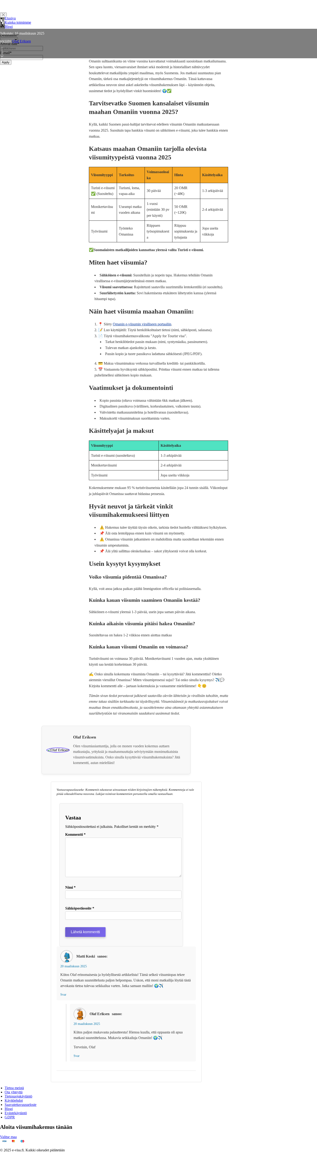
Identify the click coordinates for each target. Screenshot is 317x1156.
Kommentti (75, 834)
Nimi (70, 887)
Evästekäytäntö (16, 1113)
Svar (63, 994)
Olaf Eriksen (21, 41)
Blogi (9, 27)
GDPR (10, 1117)
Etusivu (10, 18)
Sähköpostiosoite (79, 908)
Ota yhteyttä (14, 1092)
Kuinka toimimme (18, 22)
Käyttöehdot (14, 1100)
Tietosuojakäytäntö (18, 1096)
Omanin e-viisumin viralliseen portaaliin (142, 324)
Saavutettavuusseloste (20, 1105)
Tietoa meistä (14, 1088)
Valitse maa (8, 1137)
